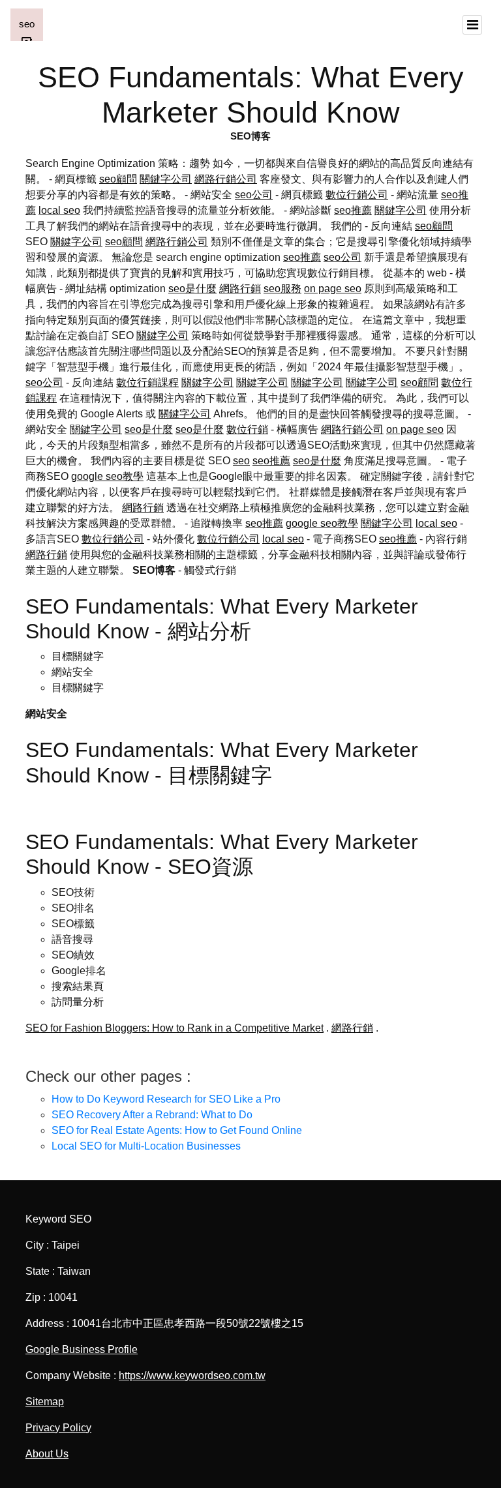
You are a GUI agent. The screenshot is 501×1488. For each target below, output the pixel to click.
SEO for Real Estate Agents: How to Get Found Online (177, 1130)
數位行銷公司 (357, 194)
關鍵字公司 (166, 179)
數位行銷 (247, 429)
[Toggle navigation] (472, 25)
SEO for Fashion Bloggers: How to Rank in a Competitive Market (174, 1028)
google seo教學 (107, 476)
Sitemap (44, 1401)
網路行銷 (240, 288)
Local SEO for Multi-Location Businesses (146, 1146)
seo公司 (254, 194)
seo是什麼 (192, 288)
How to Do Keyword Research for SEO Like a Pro (166, 1099)
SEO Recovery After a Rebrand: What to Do (152, 1114)
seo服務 (282, 288)
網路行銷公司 (225, 179)
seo (241, 460)
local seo (59, 210)
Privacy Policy (58, 1427)
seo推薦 (353, 210)
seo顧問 (118, 179)
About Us (46, 1453)
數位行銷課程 (147, 382)
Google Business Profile (81, 1349)
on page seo (332, 288)
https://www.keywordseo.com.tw (192, 1375)
